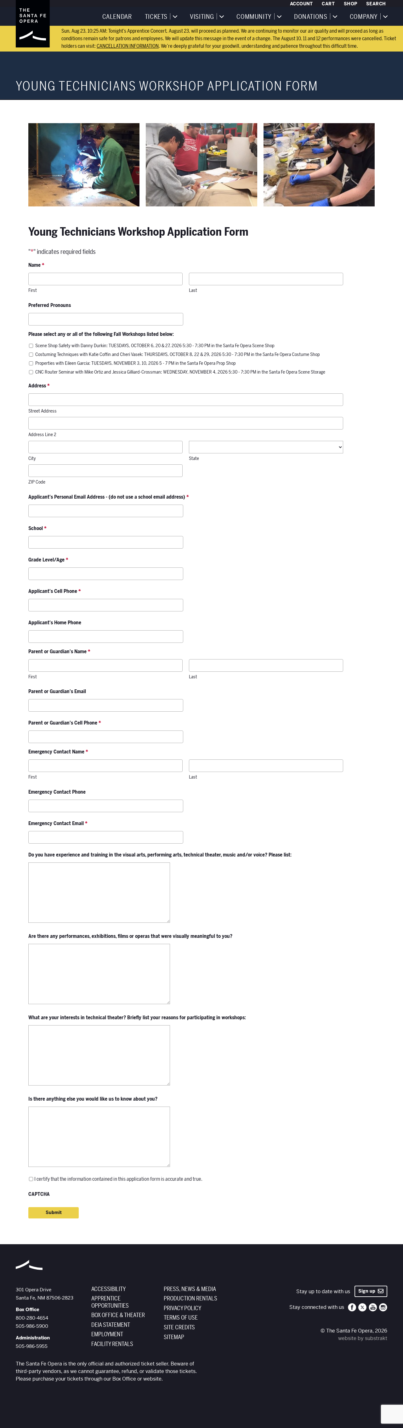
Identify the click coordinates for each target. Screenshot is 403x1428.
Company (364, 17)
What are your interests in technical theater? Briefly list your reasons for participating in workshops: (137, 1017)
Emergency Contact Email (58, 823)
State (194, 458)
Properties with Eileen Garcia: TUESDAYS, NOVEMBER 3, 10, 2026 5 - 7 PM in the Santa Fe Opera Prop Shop (135, 363)
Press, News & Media (190, 1289)
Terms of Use (181, 1317)
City (32, 458)
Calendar (117, 17)
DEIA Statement (110, 1325)
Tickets (156, 17)
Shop (350, 4)
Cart (328, 4)
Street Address (42, 411)
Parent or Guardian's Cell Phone (64, 722)
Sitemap (174, 1337)
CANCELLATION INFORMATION (128, 46)
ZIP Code (36, 482)
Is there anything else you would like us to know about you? (92, 1099)
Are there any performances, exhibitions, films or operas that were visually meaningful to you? (130, 936)
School (37, 528)
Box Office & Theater (118, 1315)
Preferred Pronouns (49, 305)
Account (301, 4)
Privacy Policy (182, 1308)
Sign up (368, 1291)
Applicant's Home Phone (54, 622)
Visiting (202, 17)
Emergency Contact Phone (57, 792)
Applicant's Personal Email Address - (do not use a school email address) (108, 497)
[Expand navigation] (175, 16)
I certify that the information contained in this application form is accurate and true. (118, 1179)
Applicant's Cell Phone (54, 591)
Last (193, 290)
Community (253, 17)
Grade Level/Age (48, 559)
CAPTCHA (39, 1194)
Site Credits (179, 1327)
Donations (310, 17)
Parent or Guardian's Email (57, 691)
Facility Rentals (112, 1344)
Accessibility (108, 1289)
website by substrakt (362, 1338)
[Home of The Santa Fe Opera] (33, 23)
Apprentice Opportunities (110, 1302)
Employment (107, 1334)
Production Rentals (190, 1298)
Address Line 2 (42, 434)
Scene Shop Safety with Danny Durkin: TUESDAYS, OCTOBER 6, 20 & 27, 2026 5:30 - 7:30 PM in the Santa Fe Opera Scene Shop (155, 345)
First (32, 290)
